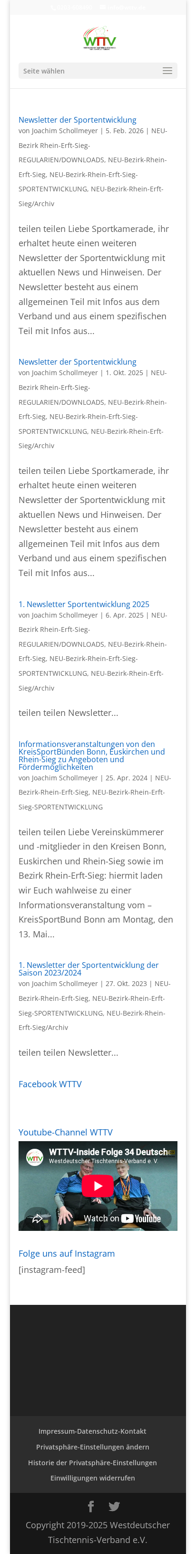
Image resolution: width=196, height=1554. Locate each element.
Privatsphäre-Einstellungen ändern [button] (92, 1446)
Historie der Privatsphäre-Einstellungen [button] (92, 1462)
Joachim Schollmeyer (65, 130)
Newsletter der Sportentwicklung (78, 120)
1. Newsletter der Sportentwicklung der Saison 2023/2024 (89, 969)
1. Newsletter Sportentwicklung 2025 (84, 604)
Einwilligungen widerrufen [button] (92, 1477)
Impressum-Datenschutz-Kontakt (93, 1431)
